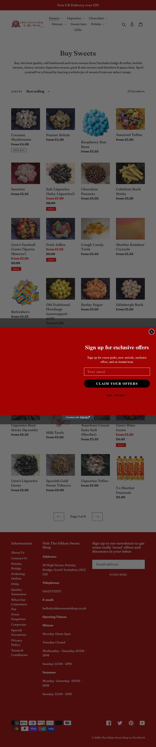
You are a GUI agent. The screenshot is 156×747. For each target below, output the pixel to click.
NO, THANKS (117, 395)
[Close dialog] (151, 331)
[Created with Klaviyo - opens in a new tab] (78, 417)
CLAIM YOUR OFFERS (117, 383)
